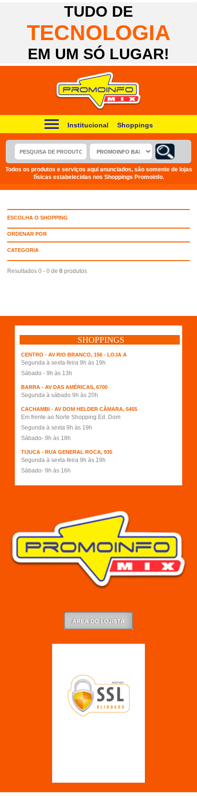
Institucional (88, 125)
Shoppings (135, 125)
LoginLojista (98, 620)
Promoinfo (99, 91)
